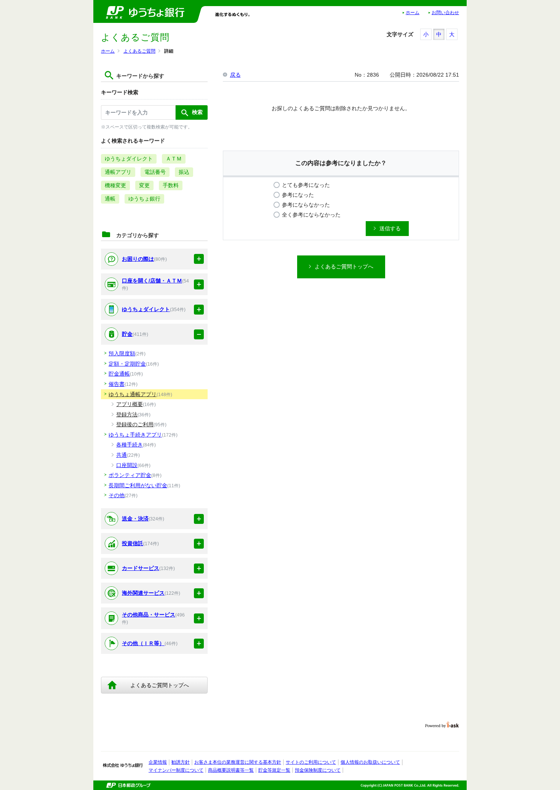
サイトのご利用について (311, 762)
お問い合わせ (445, 12)
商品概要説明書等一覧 (231, 770)
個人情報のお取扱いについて (370, 762)
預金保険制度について (318, 770)
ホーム (412, 12)
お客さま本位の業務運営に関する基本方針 (237, 762)
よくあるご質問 (139, 51)
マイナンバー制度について (176, 770)
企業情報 (158, 762)
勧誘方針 (180, 762)
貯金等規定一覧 (274, 770)
